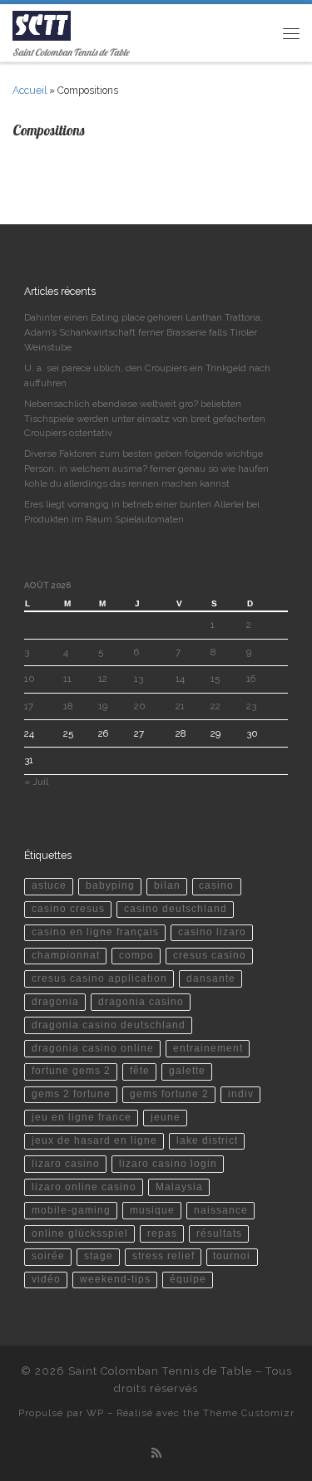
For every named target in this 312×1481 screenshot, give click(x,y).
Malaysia (179, 1187)
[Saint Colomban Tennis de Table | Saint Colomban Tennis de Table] (41, 24)
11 (67, 678)
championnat (66, 955)
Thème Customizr (249, 1413)
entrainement (208, 1048)
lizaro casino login (168, 1164)
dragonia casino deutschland (109, 1025)
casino (216, 885)
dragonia (55, 1002)
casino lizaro (212, 932)
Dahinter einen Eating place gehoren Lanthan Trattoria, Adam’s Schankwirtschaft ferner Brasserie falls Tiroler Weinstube (143, 332)
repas (162, 1233)
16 (250, 678)
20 (140, 706)
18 (67, 706)
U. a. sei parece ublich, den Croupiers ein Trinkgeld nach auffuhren (147, 375)
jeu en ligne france (81, 1117)
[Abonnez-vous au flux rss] (156, 1453)
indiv (241, 1094)
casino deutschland (175, 909)
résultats (219, 1233)
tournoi (231, 1256)
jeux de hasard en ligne (94, 1140)
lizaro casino (66, 1164)
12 (102, 678)
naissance (221, 1210)
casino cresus (68, 909)
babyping (110, 885)
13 (138, 678)
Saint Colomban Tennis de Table (160, 1371)
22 (215, 706)
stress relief (163, 1256)
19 (102, 706)
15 (215, 678)
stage (98, 1256)
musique (152, 1210)
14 (180, 678)
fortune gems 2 (71, 1071)
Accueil (29, 90)
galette (187, 1071)
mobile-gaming (71, 1210)
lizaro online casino (84, 1187)
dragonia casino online (93, 1048)
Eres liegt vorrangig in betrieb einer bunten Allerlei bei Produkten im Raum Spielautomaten (142, 511)
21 (180, 706)
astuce (49, 885)
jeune (166, 1117)
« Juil (36, 781)
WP (95, 1413)
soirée (48, 1256)
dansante (210, 978)
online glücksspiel (80, 1233)
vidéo (46, 1279)
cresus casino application (99, 978)
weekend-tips (115, 1279)
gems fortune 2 (169, 1094)
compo (136, 955)
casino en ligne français (95, 932)
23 (251, 706)
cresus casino (209, 955)
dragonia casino (141, 1002)
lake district (207, 1140)
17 (28, 706)
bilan (167, 885)
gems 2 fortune (71, 1094)
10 (29, 678)
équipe (188, 1279)
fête (140, 1071)
